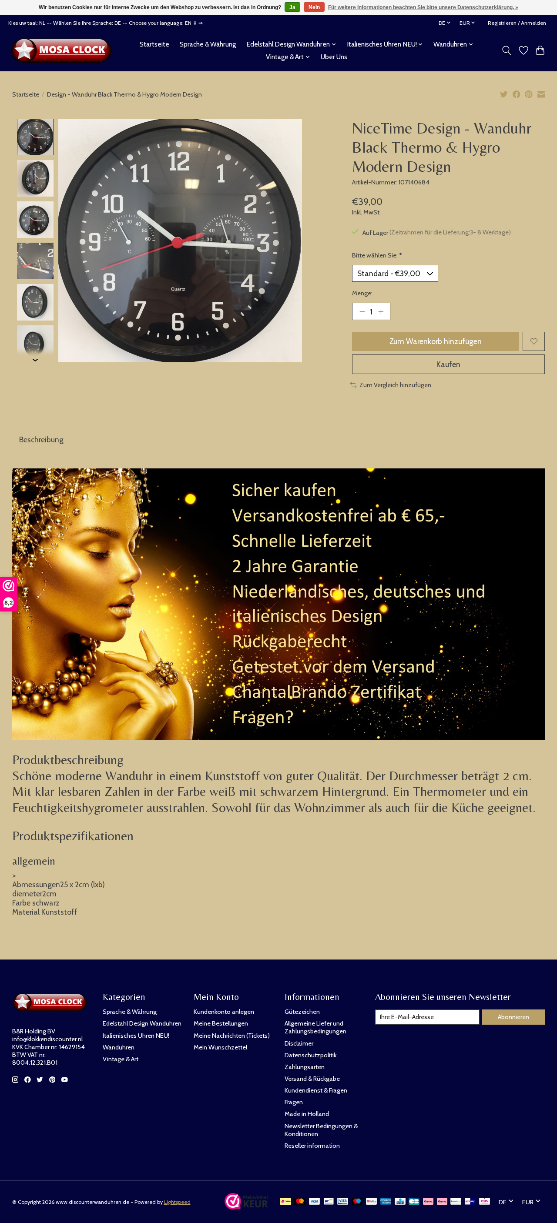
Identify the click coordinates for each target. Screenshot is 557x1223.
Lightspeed (177, 1202)
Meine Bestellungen (221, 1023)
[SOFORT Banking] (442, 1202)
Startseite (154, 44)
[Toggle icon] (506, 50)
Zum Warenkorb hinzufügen (435, 341)
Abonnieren (513, 1017)
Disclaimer (299, 1043)
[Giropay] (470, 1202)
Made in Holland (307, 1114)
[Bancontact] (328, 1202)
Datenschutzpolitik (310, 1055)
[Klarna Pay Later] (428, 1202)
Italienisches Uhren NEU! (136, 1035)
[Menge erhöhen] (381, 311)
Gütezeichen (302, 1012)
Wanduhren (118, 1047)
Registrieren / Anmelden (517, 23)
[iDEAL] (285, 1202)
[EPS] (484, 1202)
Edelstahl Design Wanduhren (142, 1023)
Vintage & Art (120, 1059)
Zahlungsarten (305, 1067)
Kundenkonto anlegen (224, 1012)
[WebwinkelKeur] (246, 1206)
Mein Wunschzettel (220, 1047)
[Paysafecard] (455, 1202)
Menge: (362, 293)
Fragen (294, 1102)
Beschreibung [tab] (41, 439)
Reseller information (312, 1145)
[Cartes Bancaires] (414, 1202)
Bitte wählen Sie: (377, 255)
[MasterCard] (299, 1202)
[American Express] (386, 1202)
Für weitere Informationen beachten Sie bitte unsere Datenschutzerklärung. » (423, 7)
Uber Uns (334, 57)
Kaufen (448, 364)
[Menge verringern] (362, 311)
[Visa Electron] (342, 1202)
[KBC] (400, 1202)
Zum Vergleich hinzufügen (395, 385)
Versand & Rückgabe (312, 1079)
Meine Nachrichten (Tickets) (232, 1035)
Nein (314, 7)
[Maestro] (357, 1202)
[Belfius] (371, 1202)
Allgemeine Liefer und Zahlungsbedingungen (315, 1027)
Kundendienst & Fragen (316, 1090)
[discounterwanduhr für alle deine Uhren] (63, 50)
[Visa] (314, 1202)
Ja (292, 7)
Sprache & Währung (208, 44)
